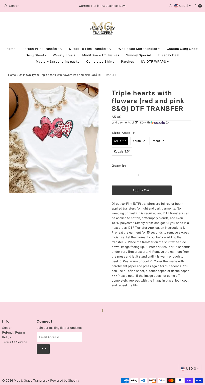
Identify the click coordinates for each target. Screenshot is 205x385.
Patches (127, 61)
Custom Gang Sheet (183, 49)
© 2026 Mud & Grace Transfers (25, 380)
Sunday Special (138, 55)
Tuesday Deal (168, 55)
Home (11, 49)
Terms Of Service (14, 342)
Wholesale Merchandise (138, 49)
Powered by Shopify (64, 380)
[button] (151, 122)
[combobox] (34, 6)
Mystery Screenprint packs (57, 61)
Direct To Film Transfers (89, 49)
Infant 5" (158, 141)
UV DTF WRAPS (154, 61)
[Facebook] (102, 310)
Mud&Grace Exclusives (100, 55)
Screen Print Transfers (41, 49)
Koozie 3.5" (122, 151)
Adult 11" (120, 141)
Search (7, 328)
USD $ (184, 6)
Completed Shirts (100, 61)
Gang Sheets (36, 55)
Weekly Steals (64, 55)
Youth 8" (139, 141)
